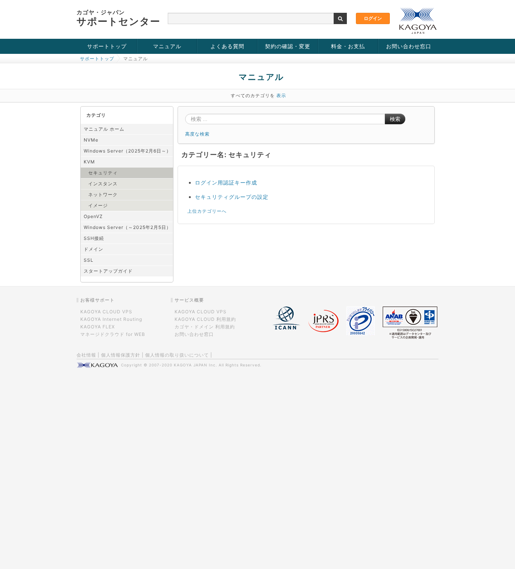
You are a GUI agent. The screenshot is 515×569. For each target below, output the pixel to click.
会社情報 (86, 355)
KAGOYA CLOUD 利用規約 (205, 319)
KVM (89, 162)
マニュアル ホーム (104, 129)
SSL (88, 260)
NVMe (91, 140)
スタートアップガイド (108, 271)
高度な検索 (197, 134)
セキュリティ (103, 172)
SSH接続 (94, 238)
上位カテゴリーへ (207, 211)
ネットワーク (103, 194)
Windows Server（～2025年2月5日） (127, 227)
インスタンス (103, 183)
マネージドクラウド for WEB (112, 334)
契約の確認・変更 (287, 46)
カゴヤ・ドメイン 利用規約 (205, 327)
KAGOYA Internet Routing (111, 319)
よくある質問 (227, 46)
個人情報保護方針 (120, 355)
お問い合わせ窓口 (408, 46)
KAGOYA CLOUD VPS (106, 311)
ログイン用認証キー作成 (226, 182)
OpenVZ (93, 216)
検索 (395, 119)
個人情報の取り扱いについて (177, 355)
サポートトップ (107, 46)
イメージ (98, 205)
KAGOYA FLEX (97, 327)
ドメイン (93, 249)
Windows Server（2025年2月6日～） (127, 151)
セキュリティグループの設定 (231, 197)
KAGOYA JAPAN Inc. (195, 365)
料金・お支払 (348, 46)
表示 (281, 95)
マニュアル (167, 46)
